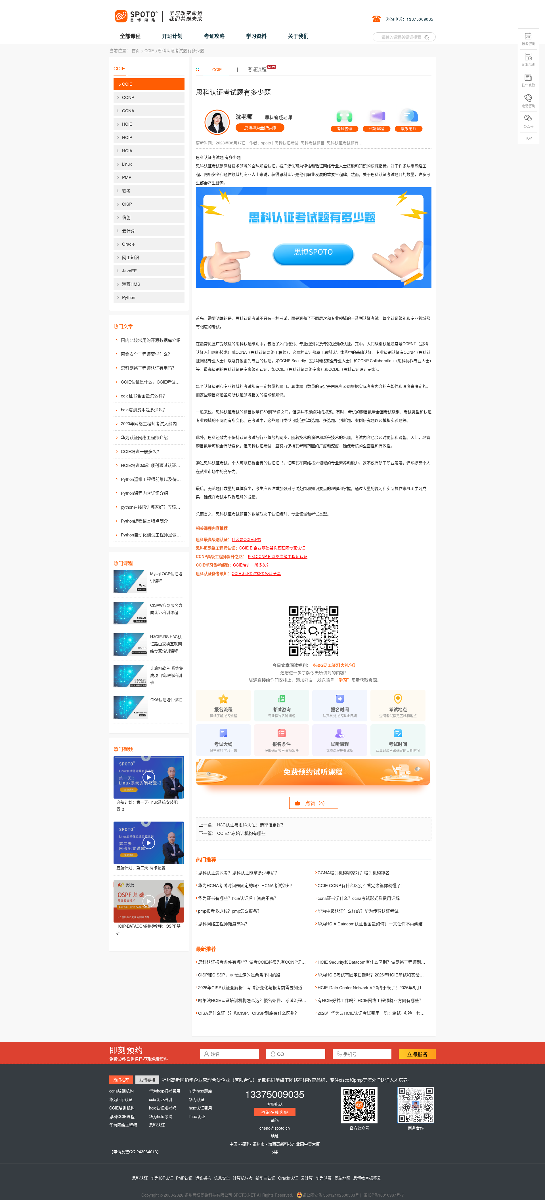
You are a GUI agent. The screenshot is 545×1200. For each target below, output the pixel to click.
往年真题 (528, 85)
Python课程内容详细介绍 (144, 493)
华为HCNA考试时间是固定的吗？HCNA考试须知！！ (248, 885)
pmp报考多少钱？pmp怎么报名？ (229, 911)
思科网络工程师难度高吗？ (223, 924)
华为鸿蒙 (324, 1178)
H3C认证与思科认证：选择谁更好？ (251, 825)
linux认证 (197, 1116)
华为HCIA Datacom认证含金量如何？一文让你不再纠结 (370, 924)
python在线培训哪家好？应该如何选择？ (152, 507)
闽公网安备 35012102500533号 (330, 1195)
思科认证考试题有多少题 (345, 143)
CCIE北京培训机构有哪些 (241, 833)
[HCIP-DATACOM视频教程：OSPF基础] (149, 901)
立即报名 (417, 1054)
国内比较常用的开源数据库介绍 (151, 340)
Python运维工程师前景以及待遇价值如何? (152, 479)
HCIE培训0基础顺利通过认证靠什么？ (152, 465)
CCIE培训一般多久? (140, 451)
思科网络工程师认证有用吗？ (148, 368)
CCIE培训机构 (122, 1108)
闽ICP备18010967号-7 (384, 1195)
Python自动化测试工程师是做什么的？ (152, 535)
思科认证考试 (286, 143)
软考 (126, 190)
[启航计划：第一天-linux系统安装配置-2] (149, 777)
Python (128, 297)
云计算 (128, 230)
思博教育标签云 (367, 1178)
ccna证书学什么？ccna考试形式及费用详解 (359, 898)
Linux (127, 164)
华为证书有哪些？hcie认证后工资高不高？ (238, 898)
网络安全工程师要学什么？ (146, 354)
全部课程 (130, 36)
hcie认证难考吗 (162, 1108)
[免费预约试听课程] (313, 777)
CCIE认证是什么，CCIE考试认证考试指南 (152, 382)
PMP (126, 177)
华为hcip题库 (200, 1091)
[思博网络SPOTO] (158, 13)
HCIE (127, 124)
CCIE (149, 50)
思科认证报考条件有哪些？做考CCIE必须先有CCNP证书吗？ (256, 962)
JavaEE (129, 270)
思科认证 (157, 1125)
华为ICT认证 (162, 1178)
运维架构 (203, 1178)
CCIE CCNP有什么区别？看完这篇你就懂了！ (361, 885)
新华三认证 (265, 1178)
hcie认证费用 (200, 1108)
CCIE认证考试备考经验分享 (256, 573)
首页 (136, 50)
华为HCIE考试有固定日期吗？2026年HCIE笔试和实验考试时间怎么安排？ (388, 975)
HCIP (127, 137)
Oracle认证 (288, 1178)
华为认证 (197, 1099)
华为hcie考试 (160, 1116)
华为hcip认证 (121, 1099)
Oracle (128, 244)
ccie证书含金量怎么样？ (144, 396)
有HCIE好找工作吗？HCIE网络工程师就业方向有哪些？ (370, 1000)
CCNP (128, 97)
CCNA (128, 110)
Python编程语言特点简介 (144, 521)
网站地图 (342, 1178)
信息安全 (222, 1178)
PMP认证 (184, 1178)
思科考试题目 (312, 143)
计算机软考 (243, 1178)
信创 (126, 217)
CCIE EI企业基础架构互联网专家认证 (272, 548)
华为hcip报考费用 (164, 1091)
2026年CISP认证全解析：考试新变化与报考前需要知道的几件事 (258, 987)
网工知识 (130, 257)
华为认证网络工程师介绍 (144, 437)
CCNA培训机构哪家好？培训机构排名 (353, 872)
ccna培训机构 (121, 1091)
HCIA (127, 150)
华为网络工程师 (123, 1125)
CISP (127, 204)
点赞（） (316, 803)
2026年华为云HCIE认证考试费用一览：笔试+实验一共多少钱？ (377, 1013)
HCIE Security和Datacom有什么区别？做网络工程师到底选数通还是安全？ (388, 962)
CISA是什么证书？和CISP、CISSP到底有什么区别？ (248, 1013)
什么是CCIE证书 (246, 539)
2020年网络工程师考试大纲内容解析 (152, 423)
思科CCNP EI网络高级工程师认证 (277, 556)
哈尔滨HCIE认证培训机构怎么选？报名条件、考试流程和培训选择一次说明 (269, 1000)
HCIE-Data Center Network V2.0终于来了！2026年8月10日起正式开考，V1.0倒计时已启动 (403, 987)
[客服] (344, 118)
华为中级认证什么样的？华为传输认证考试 (358, 911)
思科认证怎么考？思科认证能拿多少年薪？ (238, 872)
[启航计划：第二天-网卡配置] (149, 843)
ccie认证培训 (160, 1099)
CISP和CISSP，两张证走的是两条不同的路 (239, 975)
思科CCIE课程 (122, 1116)
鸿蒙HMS (131, 284)
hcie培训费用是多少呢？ (144, 409)
